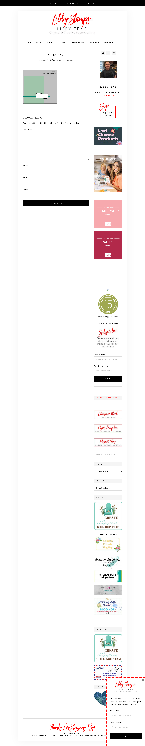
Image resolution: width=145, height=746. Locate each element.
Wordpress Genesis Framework (77, 736)
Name (26, 165)
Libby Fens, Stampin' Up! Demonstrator (72, 24)
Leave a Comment (65, 59)
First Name (99, 354)
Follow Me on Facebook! (106, 398)
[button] (118, 40)
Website (26, 189)
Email (26, 177)
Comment (27, 129)
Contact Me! (108, 95)
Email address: (101, 366)
